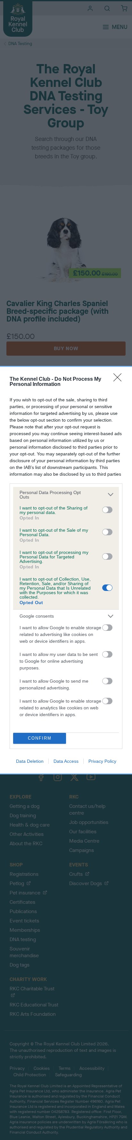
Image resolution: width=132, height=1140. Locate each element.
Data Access (66, 761)
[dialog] (66, 570)
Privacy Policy (102, 761)
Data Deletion (30, 761)
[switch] (107, 510)
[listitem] (66, 494)
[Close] (119, 379)
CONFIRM (40, 738)
